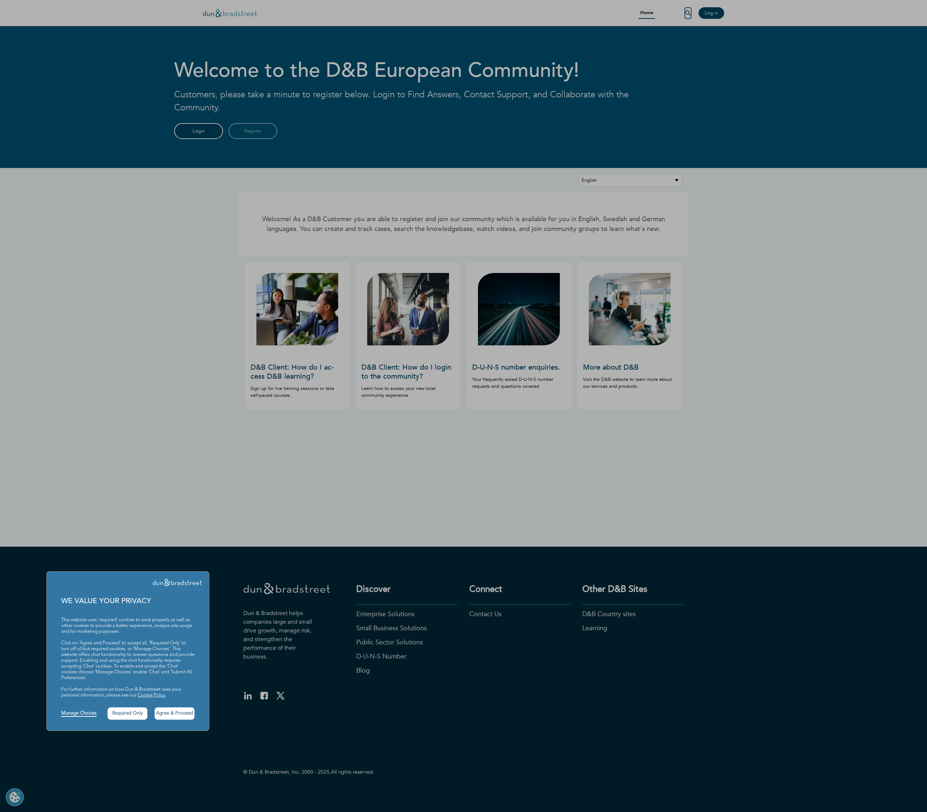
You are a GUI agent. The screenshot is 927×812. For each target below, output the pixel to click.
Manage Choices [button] (79, 713)
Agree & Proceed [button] (174, 713)
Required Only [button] (127, 713)
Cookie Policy (151, 695)
